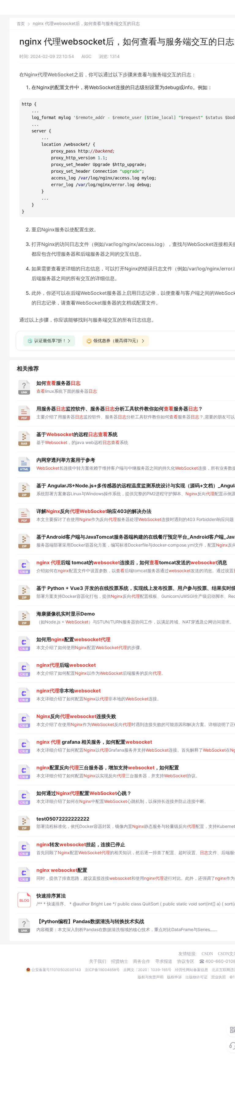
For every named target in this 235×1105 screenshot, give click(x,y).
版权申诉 (174, 977)
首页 (21, 24)
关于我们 (97, 961)
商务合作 (141, 961)
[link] (21, 23)
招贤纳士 (119, 961)
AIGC (86, 56)
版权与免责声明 (150, 977)
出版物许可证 (196, 977)
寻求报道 (163, 961)
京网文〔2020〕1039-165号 (147, 969)
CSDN (207, 954)
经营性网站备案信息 (191, 969)
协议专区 (185, 961)
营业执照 (218, 977)
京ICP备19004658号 (102, 969)
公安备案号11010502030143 (56, 969)
